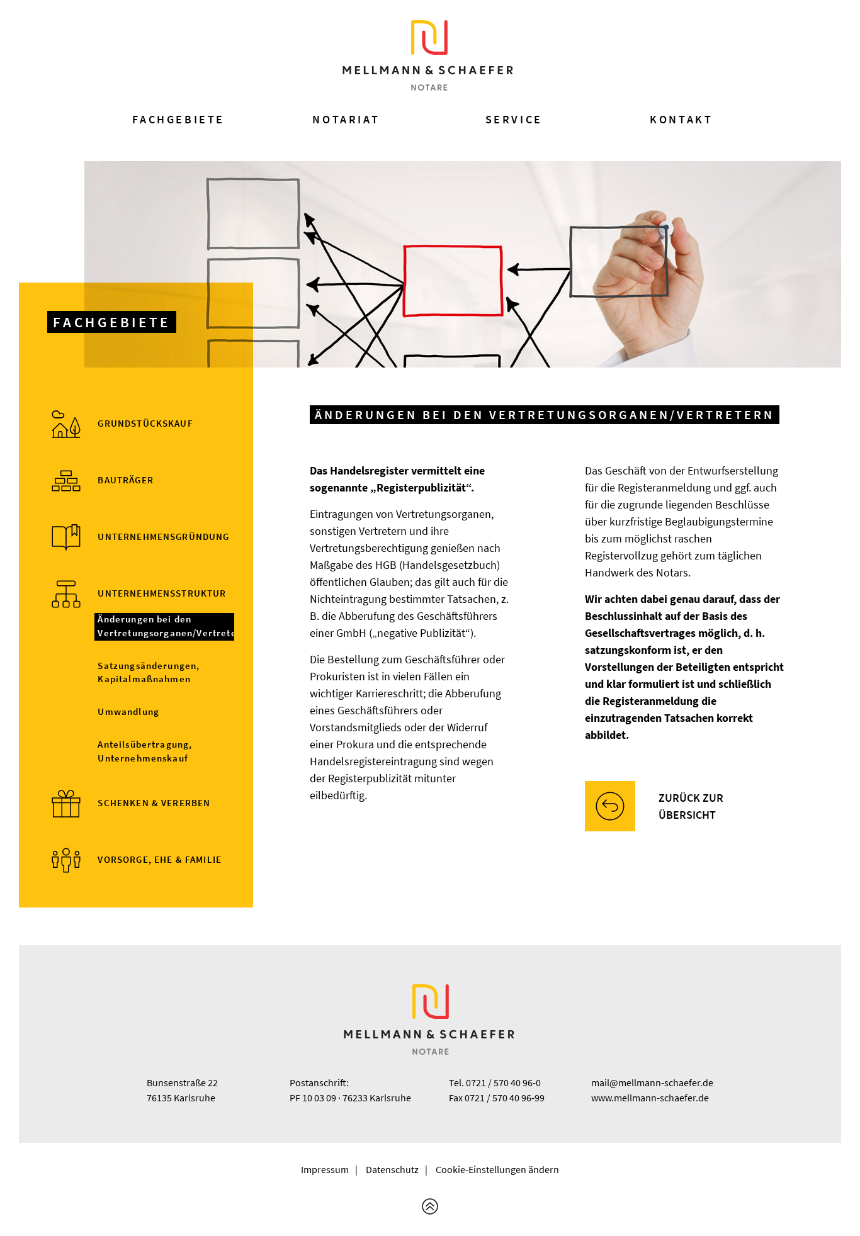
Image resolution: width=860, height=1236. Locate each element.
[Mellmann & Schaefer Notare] (429, 55)
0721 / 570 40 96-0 (503, 1082)
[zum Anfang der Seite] (430, 1206)
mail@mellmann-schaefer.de (652, 1082)
